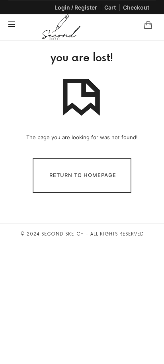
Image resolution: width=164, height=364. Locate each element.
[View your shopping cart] (148, 24)
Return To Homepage (82, 175)
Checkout (136, 7)
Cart (110, 7)
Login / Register (76, 7)
